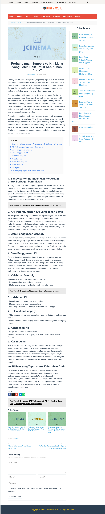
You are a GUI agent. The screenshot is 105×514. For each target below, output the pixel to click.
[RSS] (87, 2)
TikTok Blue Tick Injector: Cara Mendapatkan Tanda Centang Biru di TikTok (52, 446)
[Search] (94, 16)
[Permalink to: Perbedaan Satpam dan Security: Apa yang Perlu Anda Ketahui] (37, 419)
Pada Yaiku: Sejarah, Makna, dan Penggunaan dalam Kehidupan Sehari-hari (56, 430)
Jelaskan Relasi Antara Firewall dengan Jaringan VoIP (19, 446)
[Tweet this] (13, 394)
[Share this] (9, 394)
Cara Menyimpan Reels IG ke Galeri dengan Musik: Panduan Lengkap (16, 429)
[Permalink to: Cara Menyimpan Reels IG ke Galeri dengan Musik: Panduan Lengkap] (17, 419)
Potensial (16, 439)
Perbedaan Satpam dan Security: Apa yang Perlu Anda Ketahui (36, 429)
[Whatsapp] (23, 394)
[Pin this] (16, 394)
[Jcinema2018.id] (52, 7)
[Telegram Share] (20, 394)
